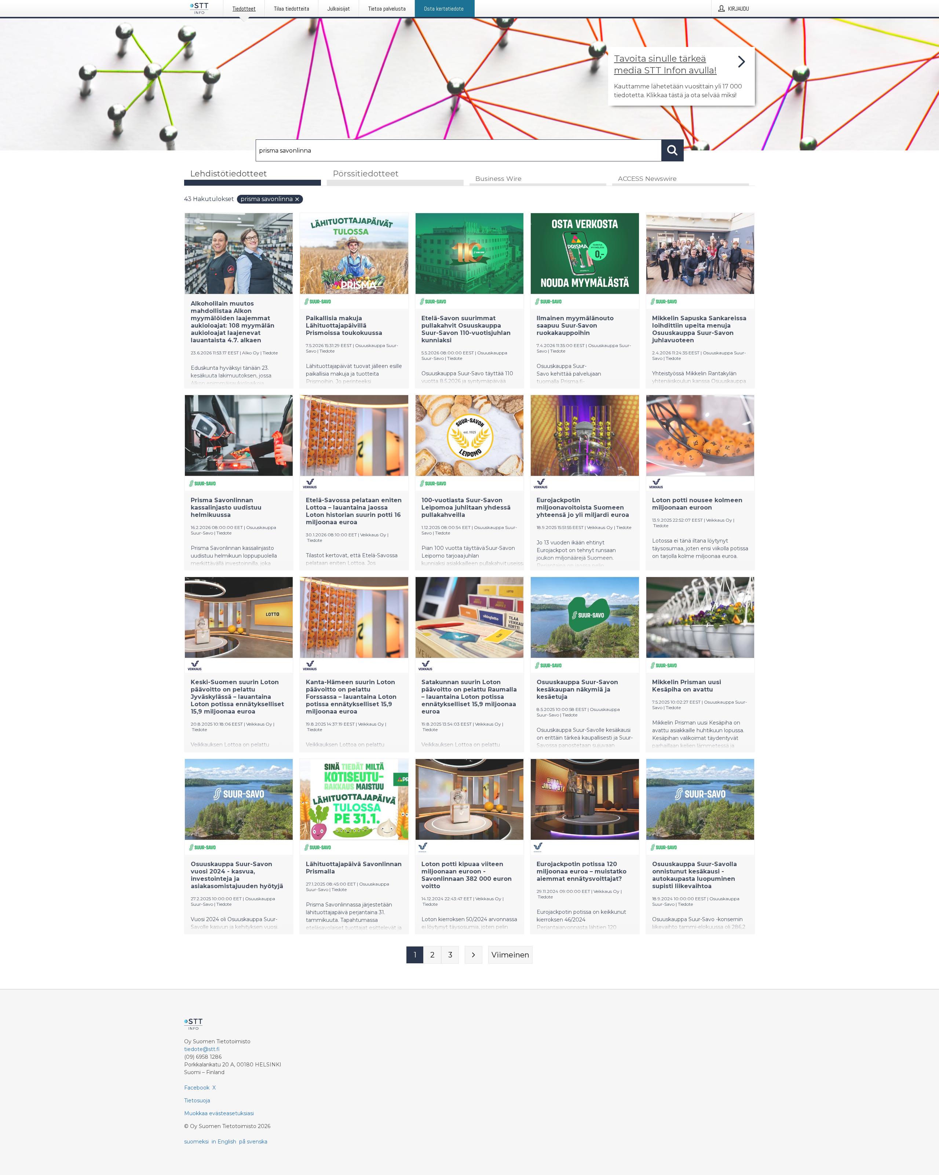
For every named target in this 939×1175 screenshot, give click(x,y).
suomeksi (196, 1141)
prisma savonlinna (267, 199)
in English (224, 1141)
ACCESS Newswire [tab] (647, 178)
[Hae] (673, 150)
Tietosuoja (197, 1100)
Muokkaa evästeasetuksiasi (219, 1113)
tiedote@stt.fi (202, 1049)
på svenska (253, 1141)
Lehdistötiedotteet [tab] (228, 174)
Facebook (196, 1087)
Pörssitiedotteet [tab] (366, 174)
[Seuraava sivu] (473, 955)
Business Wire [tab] (498, 178)
